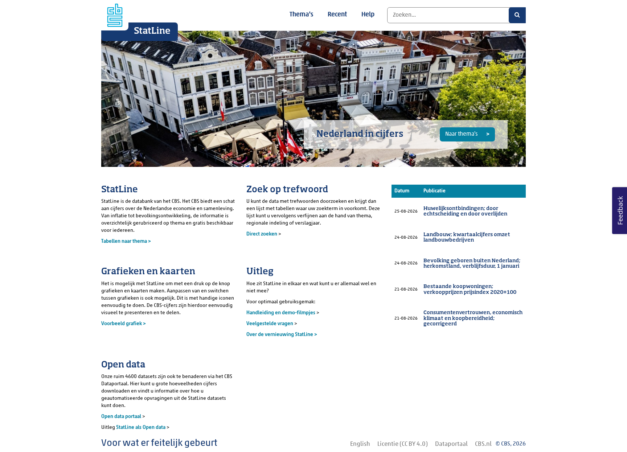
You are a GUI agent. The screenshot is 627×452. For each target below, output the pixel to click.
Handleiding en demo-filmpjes (280, 313)
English (360, 444)
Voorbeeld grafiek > (123, 323)
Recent (337, 15)
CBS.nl (483, 444)
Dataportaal (451, 444)
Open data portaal (121, 416)
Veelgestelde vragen (270, 323)
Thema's (301, 15)
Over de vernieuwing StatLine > (281, 334)
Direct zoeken (261, 234)
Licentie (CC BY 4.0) (402, 444)
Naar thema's (462, 134)
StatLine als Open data (141, 427)
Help (367, 15)
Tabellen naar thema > (126, 241)
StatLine (152, 31)
